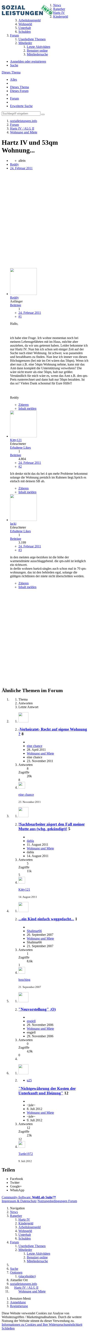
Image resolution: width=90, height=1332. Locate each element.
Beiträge (15, 305)
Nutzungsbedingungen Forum (57, 1201)
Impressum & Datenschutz (19, 1201)
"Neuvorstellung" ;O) (37, 1009)
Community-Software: (29, 1197)
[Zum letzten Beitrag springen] (21, 787)
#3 (20, 550)
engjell (31, 1021)
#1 (20, 316)
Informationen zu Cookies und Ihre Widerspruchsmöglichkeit (42, 1324)
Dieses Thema (11, 72)
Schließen (8, 1328)
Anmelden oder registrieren (28, 61)
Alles (13, 79)
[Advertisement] (45, 219)
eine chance (34, 746)
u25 (29, 1080)
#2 (20, 466)
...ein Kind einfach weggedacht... (46, 919)
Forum (14, 98)
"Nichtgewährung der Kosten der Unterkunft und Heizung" (47, 1090)
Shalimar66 (34, 931)
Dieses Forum (19, 91)
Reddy (14, 164)
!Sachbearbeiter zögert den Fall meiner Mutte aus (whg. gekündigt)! (51, 826)
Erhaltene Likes (20, 447)
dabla (30, 841)
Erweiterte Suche (21, 106)
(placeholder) (27, 1276)
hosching (24, 979)
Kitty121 (24, 889)
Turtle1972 (25, 1154)
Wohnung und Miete (40, 753)
